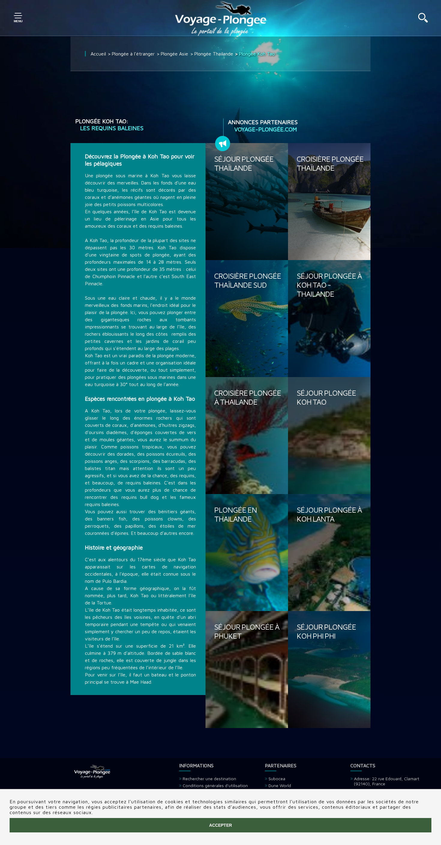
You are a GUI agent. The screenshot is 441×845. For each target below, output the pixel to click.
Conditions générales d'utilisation (215, 785)
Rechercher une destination (209, 778)
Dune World (279, 785)
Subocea (276, 778)
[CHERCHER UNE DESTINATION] (423, 20)
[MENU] (18, 18)
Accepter (220, 825)
